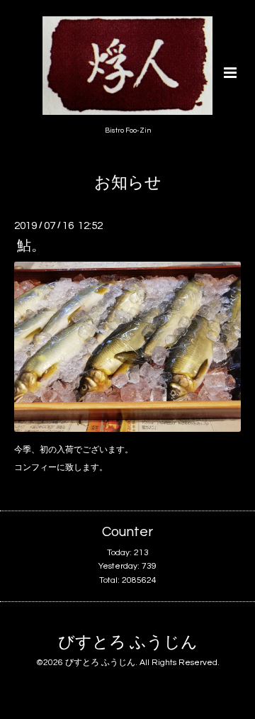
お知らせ (128, 183)
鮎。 (31, 246)
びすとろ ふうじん (128, 643)
